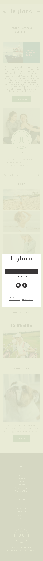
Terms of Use (14, 299)
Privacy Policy (27, 299)
